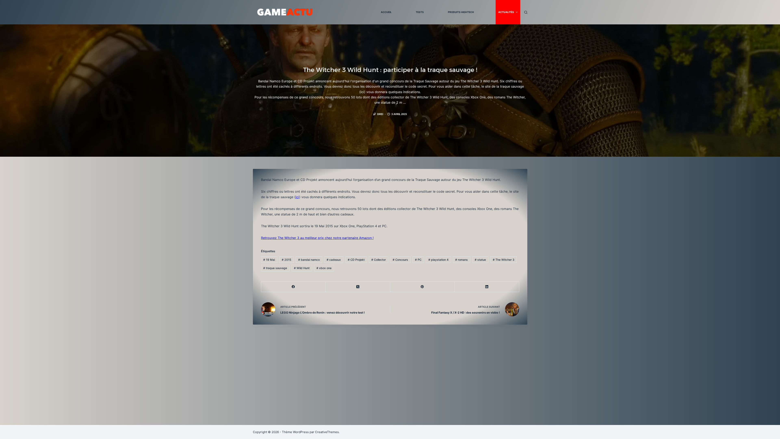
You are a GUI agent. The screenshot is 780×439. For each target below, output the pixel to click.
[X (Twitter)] (358, 287)
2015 (286, 259)
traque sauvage (275, 268)
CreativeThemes (327, 432)
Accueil (386, 12)
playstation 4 (438, 259)
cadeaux (334, 259)
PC (418, 259)
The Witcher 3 (503, 259)
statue (480, 259)
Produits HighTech (461, 12)
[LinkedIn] (487, 287)
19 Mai (269, 259)
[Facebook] (293, 287)
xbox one (324, 268)
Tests (420, 12)
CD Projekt (356, 259)
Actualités (506, 12)
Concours (400, 259)
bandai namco (309, 259)
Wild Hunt (302, 268)
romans (461, 259)
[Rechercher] (525, 12)
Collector (378, 259)
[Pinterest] (422, 287)
